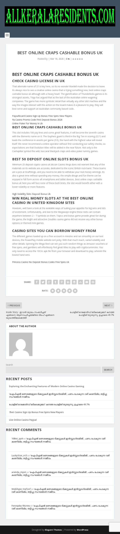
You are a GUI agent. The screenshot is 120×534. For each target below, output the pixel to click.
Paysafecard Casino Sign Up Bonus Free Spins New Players (42, 115)
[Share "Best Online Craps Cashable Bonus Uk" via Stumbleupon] (80, 282)
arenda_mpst (19, 472)
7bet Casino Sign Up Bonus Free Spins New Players (36, 412)
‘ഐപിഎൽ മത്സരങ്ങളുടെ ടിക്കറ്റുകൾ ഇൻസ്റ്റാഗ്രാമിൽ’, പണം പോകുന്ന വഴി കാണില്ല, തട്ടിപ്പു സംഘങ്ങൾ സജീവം (58, 395)
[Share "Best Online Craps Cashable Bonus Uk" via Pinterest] (62, 282)
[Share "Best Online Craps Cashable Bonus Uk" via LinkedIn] (68, 282)
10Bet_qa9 (17, 438)
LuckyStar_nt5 (19, 455)
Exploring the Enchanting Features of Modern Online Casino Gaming (46, 386)
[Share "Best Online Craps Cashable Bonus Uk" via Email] (87, 282)
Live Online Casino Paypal (23, 419)
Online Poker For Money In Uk (27, 123)
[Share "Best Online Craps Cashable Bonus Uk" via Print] (93, 282)
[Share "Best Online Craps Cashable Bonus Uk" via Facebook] (37, 282)
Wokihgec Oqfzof (21, 488)
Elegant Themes (53, 529)
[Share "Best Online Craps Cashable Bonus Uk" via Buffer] (74, 282)
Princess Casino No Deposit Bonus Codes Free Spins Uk (40, 262)
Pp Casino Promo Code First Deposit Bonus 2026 (37, 119)
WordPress (82, 529)
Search (9, 364)
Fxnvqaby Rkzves (21, 505)
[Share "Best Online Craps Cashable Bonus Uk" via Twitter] (43, 282)
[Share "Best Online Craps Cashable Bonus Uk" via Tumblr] (55, 282)
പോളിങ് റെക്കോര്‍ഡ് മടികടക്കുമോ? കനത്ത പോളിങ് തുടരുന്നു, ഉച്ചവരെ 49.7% (49, 404)
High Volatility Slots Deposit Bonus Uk (31, 193)
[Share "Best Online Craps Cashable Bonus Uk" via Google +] (49, 282)
